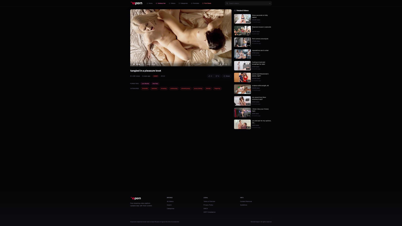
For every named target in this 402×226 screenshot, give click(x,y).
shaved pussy (185, 88)
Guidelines (243, 205)
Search (169, 205)
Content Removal (246, 201)
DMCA (206, 208)
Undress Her (162, 3)
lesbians (154, 88)
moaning (163, 88)
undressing (173, 88)
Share (228, 76)
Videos (173, 3)
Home (151, 3)
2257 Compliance (209, 212)
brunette (145, 88)
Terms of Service (209, 201)
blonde (208, 88)
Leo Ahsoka (145, 83)
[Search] (269, 3)
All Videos (170, 201)
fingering (217, 88)
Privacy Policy (208, 205)
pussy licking (198, 88)
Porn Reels (207, 3)
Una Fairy (155, 83)
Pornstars (196, 3)
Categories (184, 3)
